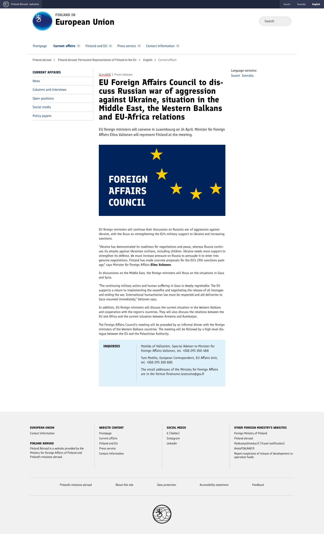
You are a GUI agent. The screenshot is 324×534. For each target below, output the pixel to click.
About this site (124, 485)
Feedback (258, 485)
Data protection (166, 485)
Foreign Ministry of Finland (250, 433)
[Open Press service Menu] (139, 46)
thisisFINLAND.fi (244, 448)
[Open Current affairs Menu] (78, 46)
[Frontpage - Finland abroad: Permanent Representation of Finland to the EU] (42, 21)
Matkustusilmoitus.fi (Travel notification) (259, 443)
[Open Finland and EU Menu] (110, 46)
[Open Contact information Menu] (177, 46)
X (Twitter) (173, 433)
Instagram (173, 438)
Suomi (287, 4)
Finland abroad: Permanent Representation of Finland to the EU (96, 60)
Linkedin (172, 443)
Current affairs (47, 72)
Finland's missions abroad (76, 485)
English (147, 60)
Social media (42, 107)
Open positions (43, 98)
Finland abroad (42, 60)
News (36, 81)
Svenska (301, 4)
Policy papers (42, 116)
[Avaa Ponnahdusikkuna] (162, 182)
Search (285, 21)
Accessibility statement (214, 485)
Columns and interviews (49, 90)
